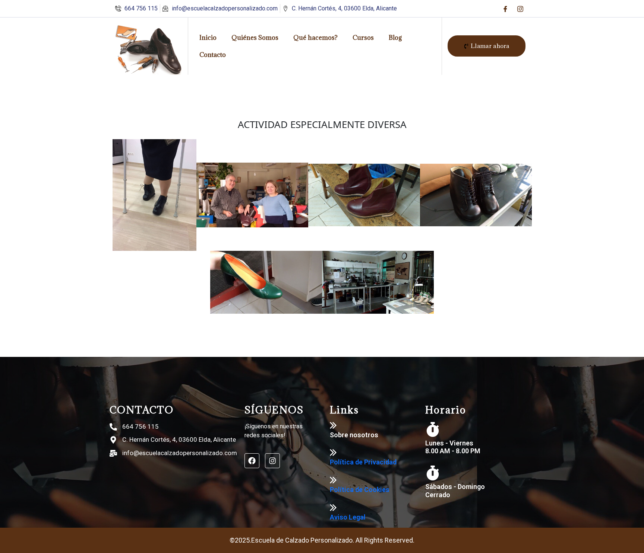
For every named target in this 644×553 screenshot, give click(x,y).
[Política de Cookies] (333, 480)
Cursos (363, 37)
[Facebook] (505, 8)
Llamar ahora (490, 45)
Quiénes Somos (254, 37)
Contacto (212, 55)
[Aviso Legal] (333, 507)
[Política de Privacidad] (333, 452)
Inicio (208, 37)
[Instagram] (520, 8)
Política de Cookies (359, 489)
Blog (395, 37)
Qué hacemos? (315, 37)
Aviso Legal (348, 517)
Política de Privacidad (363, 462)
